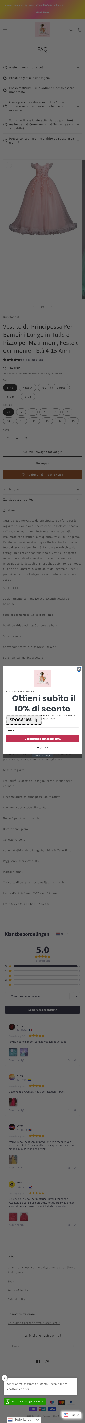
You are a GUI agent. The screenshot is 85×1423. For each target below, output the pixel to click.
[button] (24, 719)
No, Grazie (42, 747)
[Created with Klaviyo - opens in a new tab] (42, 755)
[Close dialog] (79, 669)
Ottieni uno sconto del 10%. (42, 739)
